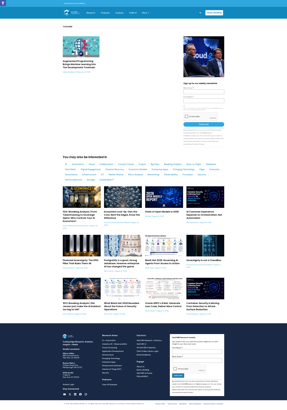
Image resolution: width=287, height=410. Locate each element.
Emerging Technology (184, 169)
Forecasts (214, 169)
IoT (102, 174)
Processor (188, 174)
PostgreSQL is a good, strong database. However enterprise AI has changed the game (121, 263)
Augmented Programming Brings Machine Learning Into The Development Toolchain (79, 64)
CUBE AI (133, 12)
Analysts (119, 12)
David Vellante (68, 226)
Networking (153, 174)
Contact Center (126, 164)
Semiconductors (73, 179)
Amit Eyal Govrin (83, 226)
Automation (78, 164)
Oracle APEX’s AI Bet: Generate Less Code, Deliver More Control (163, 305)
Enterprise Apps (160, 169)
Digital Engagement (91, 169)
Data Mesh (70, 169)
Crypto (142, 164)
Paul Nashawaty (192, 222)
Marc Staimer (109, 271)
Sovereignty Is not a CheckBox (203, 260)
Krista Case (149, 268)
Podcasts (105, 12)
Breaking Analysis (173, 164)
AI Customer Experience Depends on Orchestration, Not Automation (204, 215)
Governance (71, 174)
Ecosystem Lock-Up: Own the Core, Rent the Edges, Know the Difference (122, 215)
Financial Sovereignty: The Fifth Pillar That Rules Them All (80, 262)
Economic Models (138, 169)
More (144, 12)
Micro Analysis (135, 174)
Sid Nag (148, 216)
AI (66, 164)
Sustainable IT (107, 179)
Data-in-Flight (193, 164)
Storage (91, 179)
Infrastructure (89, 174)
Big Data (155, 164)
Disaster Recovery (114, 169)
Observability (171, 174)
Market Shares (116, 174)
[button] (3, 3)
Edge (202, 169)
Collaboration (106, 164)
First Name (188, 97)
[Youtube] (64, 394)
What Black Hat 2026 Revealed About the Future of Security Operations (121, 306)
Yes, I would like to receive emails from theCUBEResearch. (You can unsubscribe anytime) (203, 109)
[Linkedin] (75, 394)
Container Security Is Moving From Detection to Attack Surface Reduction (202, 306)
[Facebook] (80, 394)
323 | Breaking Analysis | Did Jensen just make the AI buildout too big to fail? (82, 306)
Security (202, 174)
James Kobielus (69, 72)
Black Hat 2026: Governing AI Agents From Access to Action (162, 262)
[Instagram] (86, 394)
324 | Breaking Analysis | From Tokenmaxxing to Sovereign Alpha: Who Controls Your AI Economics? (80, 216)
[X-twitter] (69, 394)
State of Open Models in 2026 (162, 211)
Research (91, 12)
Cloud (92, 164)
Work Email (188, 88)
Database (211, 164)
